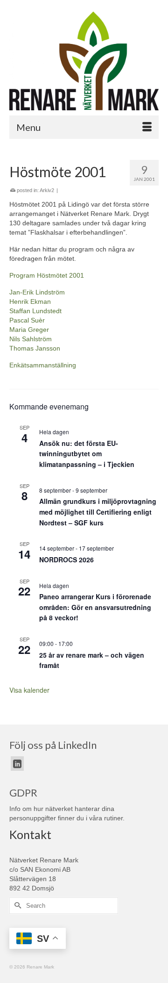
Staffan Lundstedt (35, 311)
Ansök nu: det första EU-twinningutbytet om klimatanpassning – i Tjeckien (86, 453)
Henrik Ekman (30, 301)
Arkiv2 (47, 190)
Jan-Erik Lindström (37, 292)
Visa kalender (29, 690)
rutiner (113, 818)
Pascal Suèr (27, 320)
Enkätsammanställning (42, 365)
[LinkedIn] (17, 763)
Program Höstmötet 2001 (46, 275)
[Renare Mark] (84, 61)
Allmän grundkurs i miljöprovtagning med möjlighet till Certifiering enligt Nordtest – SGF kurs (97, 511)
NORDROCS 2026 (66, 559)
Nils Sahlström (30, 339)
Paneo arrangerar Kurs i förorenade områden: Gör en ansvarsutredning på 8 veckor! (95, 607)
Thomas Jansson (34, 348)
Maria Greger (29, 329)
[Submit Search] (16, 905)
